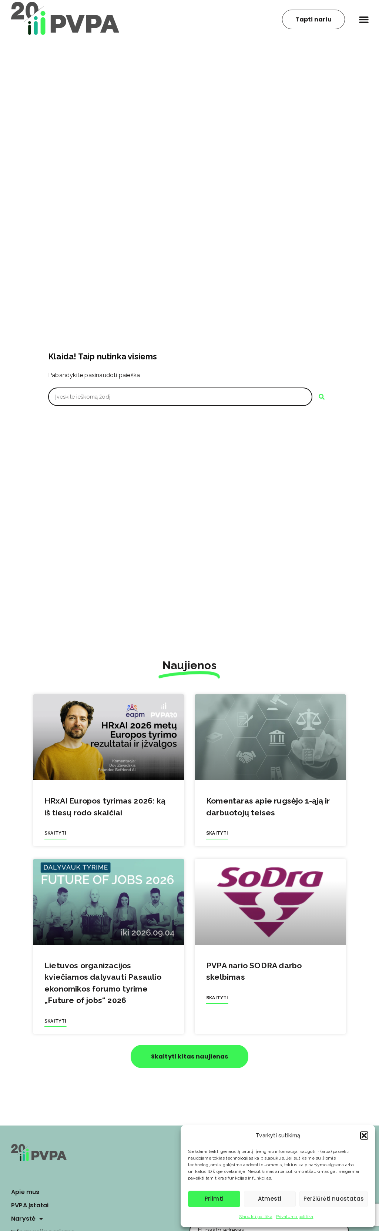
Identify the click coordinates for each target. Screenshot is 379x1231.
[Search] (321, 397)
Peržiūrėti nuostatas (333, 1199)
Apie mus (25, 1192)
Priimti (214, 1199)
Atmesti (269, 1199)
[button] (364, 1135)
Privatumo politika (294, 1216)
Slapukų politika (255, 1216)
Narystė (23, 1218)
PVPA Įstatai (29, 1205)
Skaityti (55, 833)
